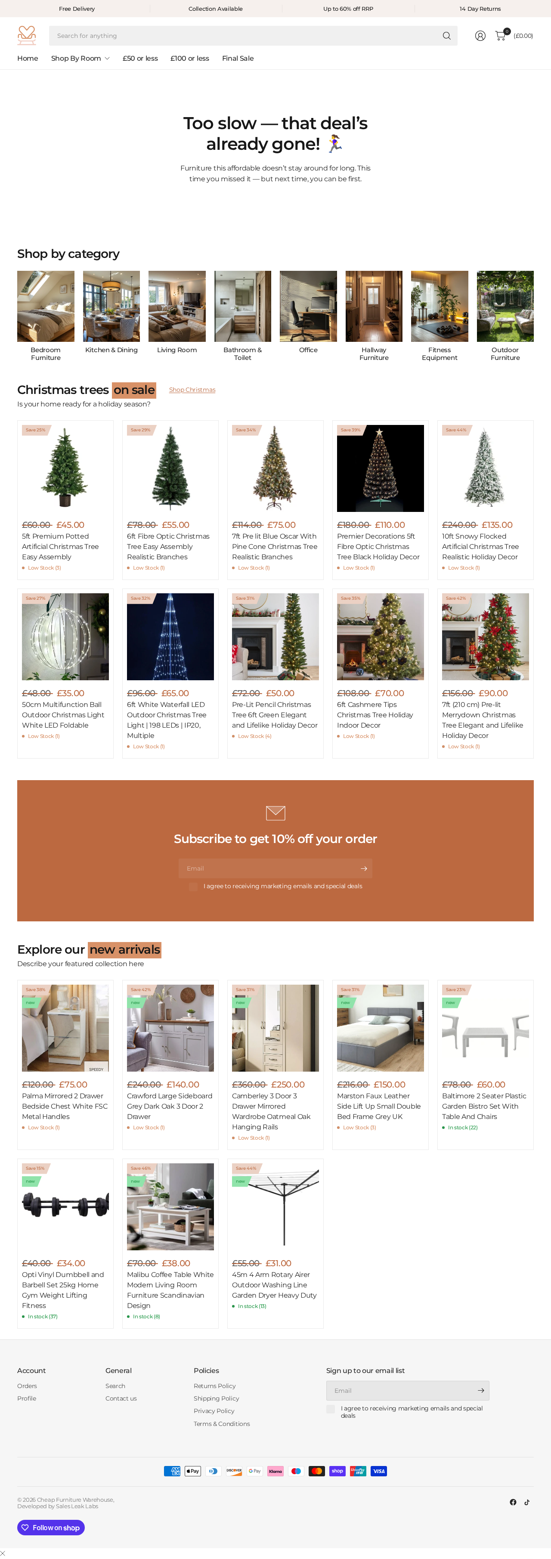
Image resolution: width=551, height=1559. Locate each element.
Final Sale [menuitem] (238, 58)
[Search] (447, 36)
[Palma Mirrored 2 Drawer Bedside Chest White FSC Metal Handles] (65, 1028)
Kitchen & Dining (111, 350)
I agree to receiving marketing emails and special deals (283, 886)
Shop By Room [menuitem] (76, 58)
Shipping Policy (216, 1398)
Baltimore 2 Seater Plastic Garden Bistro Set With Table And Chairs (484, 1106)
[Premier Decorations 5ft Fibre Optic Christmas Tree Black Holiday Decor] (380, 468)
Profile (26, 1398)
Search (115, 1386)
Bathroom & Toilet (242, 354)
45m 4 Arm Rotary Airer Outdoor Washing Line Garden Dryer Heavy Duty (274, 1285)
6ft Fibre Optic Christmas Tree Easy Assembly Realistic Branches (168, 546)
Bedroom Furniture (46, 354)
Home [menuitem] (27, 58)
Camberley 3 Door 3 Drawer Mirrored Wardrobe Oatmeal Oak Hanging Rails (271, 1111)
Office (308, 350)
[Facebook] (513, 1502)
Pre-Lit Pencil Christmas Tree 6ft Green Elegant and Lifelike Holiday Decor (275, 714)
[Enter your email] (363, 868)
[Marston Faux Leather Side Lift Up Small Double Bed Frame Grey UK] (380, 1028)
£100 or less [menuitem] (189, 58)
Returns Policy (215, 1386)
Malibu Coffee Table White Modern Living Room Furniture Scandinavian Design (170, 1290)
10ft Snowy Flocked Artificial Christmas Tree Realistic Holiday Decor (480, 546)
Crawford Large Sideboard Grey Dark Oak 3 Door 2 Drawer (169, 1106)
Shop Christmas (192, 390)
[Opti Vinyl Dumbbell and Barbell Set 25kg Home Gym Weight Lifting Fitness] (65, 1206)
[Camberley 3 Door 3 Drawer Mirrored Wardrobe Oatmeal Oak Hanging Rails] (275, 1028)
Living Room (177, 350)
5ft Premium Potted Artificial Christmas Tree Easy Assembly (60, 546)
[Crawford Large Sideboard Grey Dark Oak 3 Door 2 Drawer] (170, 1028)
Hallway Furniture (374, 354)
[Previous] (17, 316)
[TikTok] (527, 1502)
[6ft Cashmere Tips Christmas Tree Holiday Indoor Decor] (380, 636)
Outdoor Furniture (505, 354)
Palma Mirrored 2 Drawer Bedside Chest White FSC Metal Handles (65, 1106)
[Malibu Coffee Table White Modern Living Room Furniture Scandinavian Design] (170, 1206)
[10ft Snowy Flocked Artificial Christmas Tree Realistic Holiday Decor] (485, 468)
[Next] (534, 316)
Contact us (121, 1398)
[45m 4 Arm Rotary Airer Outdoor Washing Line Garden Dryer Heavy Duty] (275, 1206)
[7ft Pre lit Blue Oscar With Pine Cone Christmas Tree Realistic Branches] (275, 468)
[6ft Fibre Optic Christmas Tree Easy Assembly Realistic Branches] (170, 468)
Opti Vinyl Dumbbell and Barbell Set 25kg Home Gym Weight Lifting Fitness (63, 1290)
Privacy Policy (214, 1411)
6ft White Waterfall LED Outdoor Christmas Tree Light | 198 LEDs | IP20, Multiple (167, 720)
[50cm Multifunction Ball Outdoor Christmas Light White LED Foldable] (65, 636)
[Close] (2, 1553)
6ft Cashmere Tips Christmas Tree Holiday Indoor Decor (375, 714)
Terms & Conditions (222, 1424)
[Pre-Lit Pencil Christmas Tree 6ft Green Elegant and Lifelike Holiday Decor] (275, 636)
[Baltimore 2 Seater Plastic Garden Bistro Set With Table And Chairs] (485, 1028)
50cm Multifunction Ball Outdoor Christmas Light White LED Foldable (63, 714)
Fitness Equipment (439, 354)
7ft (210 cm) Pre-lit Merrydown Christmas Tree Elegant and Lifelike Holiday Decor (482, 720)
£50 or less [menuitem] (140, 58)
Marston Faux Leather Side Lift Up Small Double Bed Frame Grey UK (379, 1106)
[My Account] (480, 36)
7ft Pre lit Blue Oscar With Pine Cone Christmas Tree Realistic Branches (274, 546)
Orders (27, 1386)
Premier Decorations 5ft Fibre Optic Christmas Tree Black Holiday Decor (378, 546)
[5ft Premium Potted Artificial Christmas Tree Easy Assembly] (65, 468)
